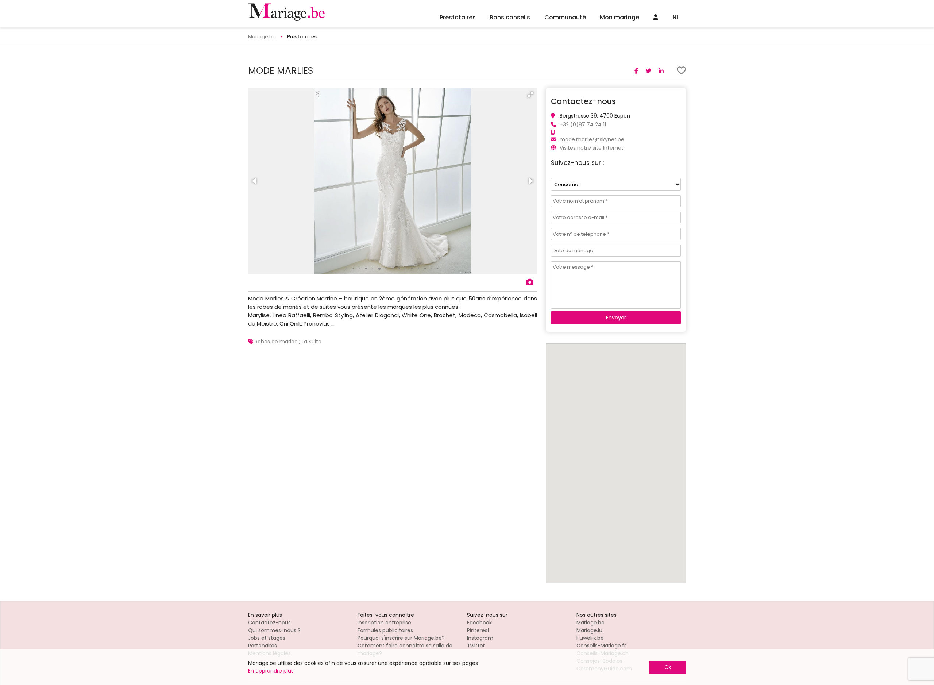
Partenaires (262, 645)
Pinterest (478, 630)
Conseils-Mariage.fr (601, 645)
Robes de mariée (276, 341)
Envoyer (616, 317)
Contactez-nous (269, 622)
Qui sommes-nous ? (274, 630)
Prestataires (458, 17)
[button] (530, 94)
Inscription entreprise (384, 622)
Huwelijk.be (590, 638)
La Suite (311, 341)
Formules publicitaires (385, 630)
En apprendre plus (271, 670)
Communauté (565, 17)
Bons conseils (510, 17)
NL (675, 17)
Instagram (480, 638)
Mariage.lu (589, 630)
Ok (667, 667)
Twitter (476, 645)
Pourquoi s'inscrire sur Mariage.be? (401, 638)
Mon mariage (619, 17)
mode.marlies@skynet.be (592, 139)
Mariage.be (590, 622)
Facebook (479, 622)
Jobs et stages (266, 638)
